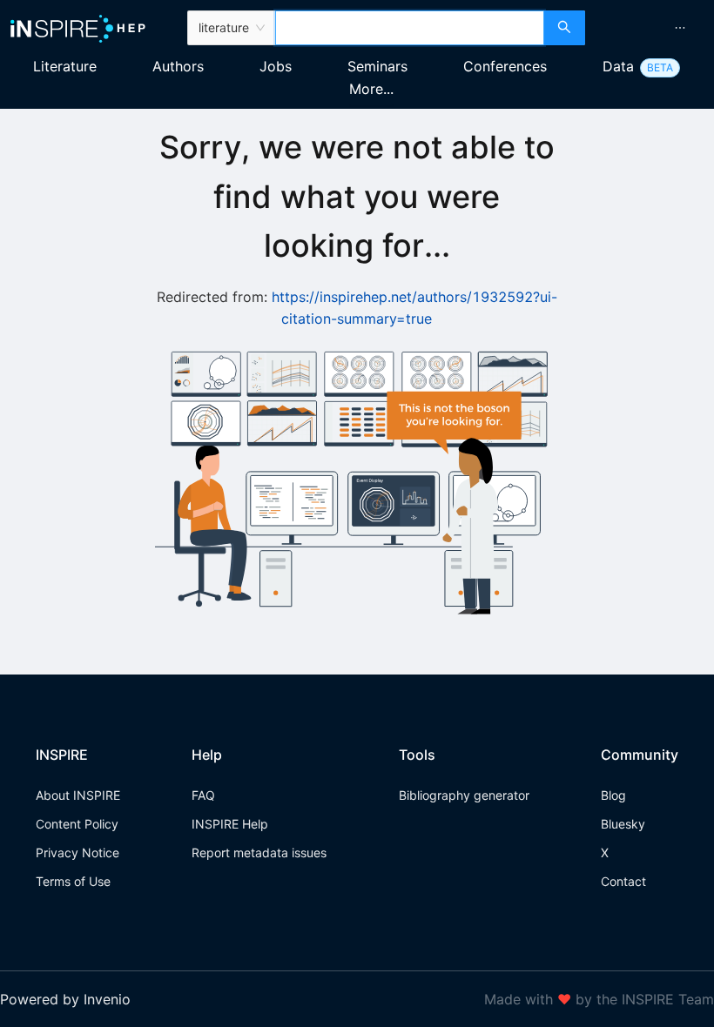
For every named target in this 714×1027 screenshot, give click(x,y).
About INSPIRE (78, 795)
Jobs (275, 66)
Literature (65, 66)
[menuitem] (680, 28)
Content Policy (77, 823)
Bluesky (623, 823)
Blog (613, 795)
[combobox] (409, 27)
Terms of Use (73, 881)
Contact (623, 881)
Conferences (505, 66)
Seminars (377, 66)
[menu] (652, 28)
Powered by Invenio (65, 999)
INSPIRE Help (230, 823)
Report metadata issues (259, 852)
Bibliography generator (464, 795)
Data (618, 66)
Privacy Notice (77, 852)
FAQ (203, 795)
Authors (178, 66)
